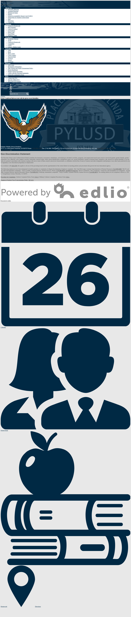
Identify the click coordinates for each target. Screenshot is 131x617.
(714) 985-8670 (60, 170)
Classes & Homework (14, 26)
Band (9, 52)
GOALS (10, 58)
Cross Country (12, 55)
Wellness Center (12, 35)
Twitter (11, 87)
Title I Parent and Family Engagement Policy (20, 68)
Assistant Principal (13, 11)
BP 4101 (31, 180)
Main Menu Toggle (6, 4)
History (10, 14)
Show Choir (11, 53)
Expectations (11, 30)
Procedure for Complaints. (8, 177)
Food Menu (11, 34)
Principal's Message (13, 9)
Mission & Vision (13, 13)
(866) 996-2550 (102, 148)
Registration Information (15, 66)
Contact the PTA (12, 78)
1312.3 (36, 177)
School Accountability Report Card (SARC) (20, 16)
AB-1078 (14, 166)
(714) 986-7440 (37, 148)
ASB (9, 50)
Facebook (11, 85)
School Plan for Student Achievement (18, 17)
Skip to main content (6, 1)
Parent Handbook (13, 70)
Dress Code (11, 32)
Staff (9, 19)
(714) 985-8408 (117, 169)
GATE (10, 45)
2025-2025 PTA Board (14, 81)
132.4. (67, 177)
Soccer (10, 60)
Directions (11, 21)
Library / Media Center (14, 47)
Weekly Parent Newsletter (15, 71)
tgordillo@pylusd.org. (72, 170)
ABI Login (11, 65)
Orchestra (10, 61)
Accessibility (111, 148)
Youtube (11, 91)
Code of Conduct (13, 29)
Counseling (11, 44)
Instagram (11, 89)
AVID (9, 40)
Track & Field (12, 57)
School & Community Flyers (16, 74)
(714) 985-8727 (34, 172)
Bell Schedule (12, 27)
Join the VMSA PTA (14, 80)
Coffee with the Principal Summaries (18, 73)
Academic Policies (13, 39)
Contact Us (11, 22)
